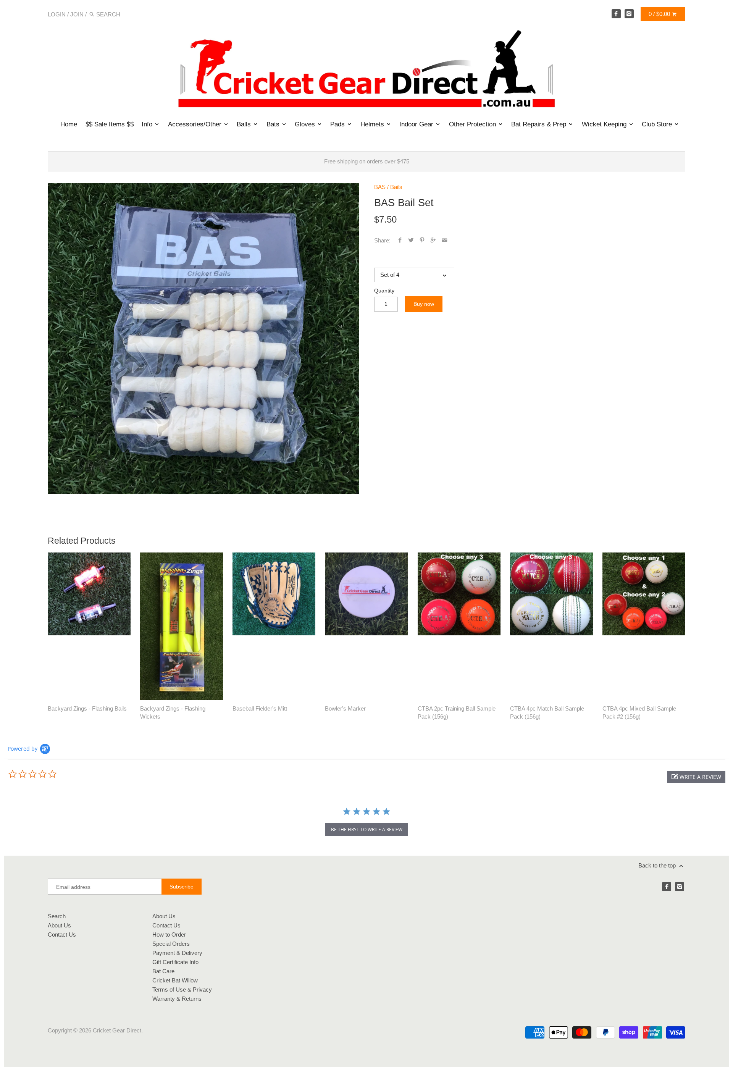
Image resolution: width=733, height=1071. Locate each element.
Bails (396, 187)
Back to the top (657, 865)
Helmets (373, 124)
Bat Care (163, 971)
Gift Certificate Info (175, 962)
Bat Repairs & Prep (539, 124)
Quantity (384, 291)
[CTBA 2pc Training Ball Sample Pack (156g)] (459, 626)
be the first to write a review (366, 829)
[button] (696, 777)
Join (77, 14)
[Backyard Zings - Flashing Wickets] (181, 626)
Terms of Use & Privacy (182, 989)
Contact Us (62, 934)
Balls (245, 124)
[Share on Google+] (433, 240)
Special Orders (171, 943)
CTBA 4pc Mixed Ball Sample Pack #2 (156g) (639, 712)
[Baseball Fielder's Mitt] (273, 626)
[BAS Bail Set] (203, 338)
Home (68, 124)
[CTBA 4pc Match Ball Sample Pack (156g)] (551, 626)
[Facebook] (616, 13)
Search (57, 916)
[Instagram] (629, 13)
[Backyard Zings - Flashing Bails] (89, 626)
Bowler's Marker (345, 708)
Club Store (658, 124)
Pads (338, 124)
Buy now (423, 304)
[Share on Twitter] (411, 240)
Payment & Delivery (177, 953)
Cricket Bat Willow (175, 980)
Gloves (306, 124)
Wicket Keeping (605, 124)
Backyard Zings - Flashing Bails (87, 708)
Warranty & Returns (177, 998)
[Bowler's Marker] (366, 626)
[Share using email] (444, 240)
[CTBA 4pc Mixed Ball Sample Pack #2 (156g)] (643, 626)
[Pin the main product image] (422, 240)
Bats (273, 124)
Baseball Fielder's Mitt (259, 708)
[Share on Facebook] (400, 240)
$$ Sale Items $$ (109, 124)
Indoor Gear (417, 124)
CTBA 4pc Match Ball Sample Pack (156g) (547, 712)
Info (148, 124)
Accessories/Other (195, 124)
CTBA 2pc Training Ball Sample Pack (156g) (457, 712)
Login (57, 14)
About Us (59, 925)
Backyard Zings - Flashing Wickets (172, 712)
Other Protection (473, 124)
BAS (380, 187)
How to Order (169, 934)
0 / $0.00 (660, 14)
